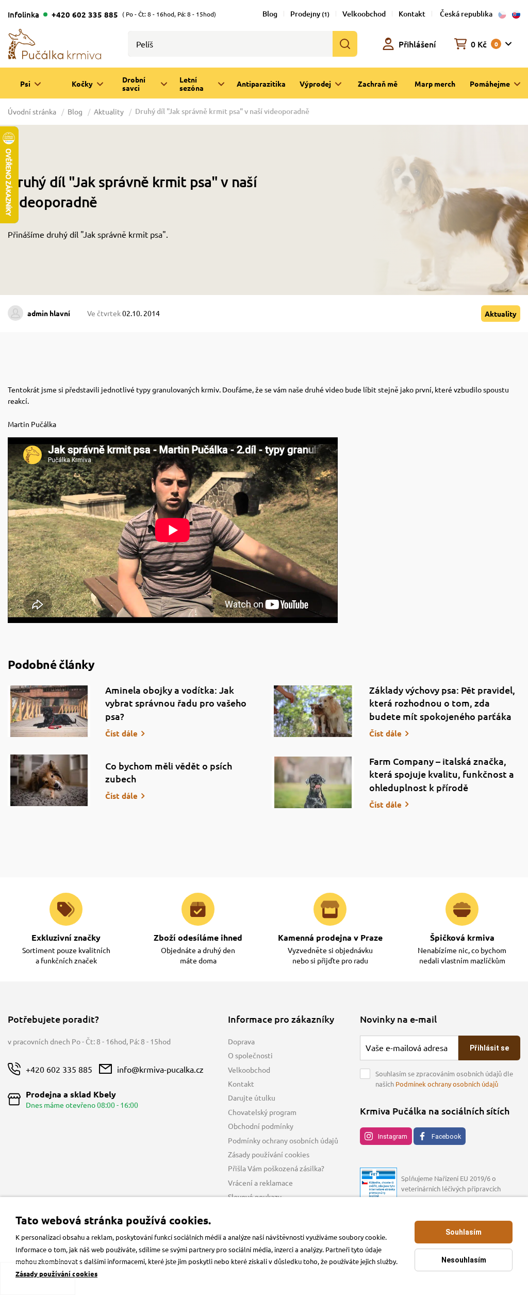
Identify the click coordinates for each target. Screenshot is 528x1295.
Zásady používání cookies (268, 1154)
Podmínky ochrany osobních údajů (283, 1140)
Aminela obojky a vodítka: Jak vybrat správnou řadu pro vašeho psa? (175, 703)
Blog (269, 14)
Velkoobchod (364, 14)
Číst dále (121, 733)
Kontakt (412, 14)
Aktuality (109, 111)
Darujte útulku (251, 1097)
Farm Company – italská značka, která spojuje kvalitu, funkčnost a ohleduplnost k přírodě (441, 774)
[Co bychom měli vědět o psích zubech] (49, 780)
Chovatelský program (262, 1112)
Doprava (241, 1041)
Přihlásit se (489, 1048)
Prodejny (309, 14)
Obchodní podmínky (260, 1125)
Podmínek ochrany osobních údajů (446, 1083)
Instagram (392, 1136)
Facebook (446, 1136)
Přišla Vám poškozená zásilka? (276, 1168)
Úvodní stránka (33, 111)
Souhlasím (464, 1232)
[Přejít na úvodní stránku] (54, 42)
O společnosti (250, 1055)
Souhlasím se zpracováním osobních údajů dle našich (444, 1078)
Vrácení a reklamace (260, 1182)
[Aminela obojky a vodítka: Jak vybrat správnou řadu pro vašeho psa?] (49, 711)
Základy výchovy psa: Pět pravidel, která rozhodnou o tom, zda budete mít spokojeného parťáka (442, 703)
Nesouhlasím (463, 1260)
